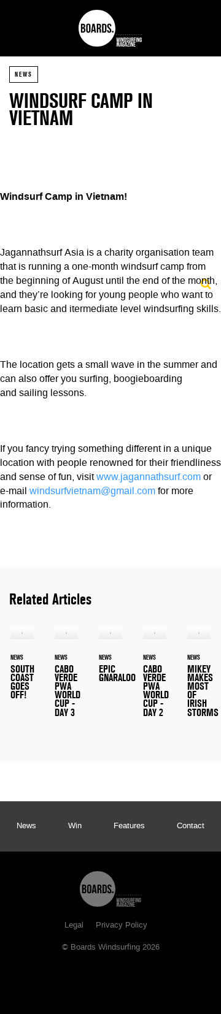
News (24, 74)
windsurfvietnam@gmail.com (92, 492)
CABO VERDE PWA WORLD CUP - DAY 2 (154, 678)
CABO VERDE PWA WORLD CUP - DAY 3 (66, 678)
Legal (73, 925)
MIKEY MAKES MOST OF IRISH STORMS (199, 678)
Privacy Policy (121, 925)
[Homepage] (110, 886)
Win (75, 826)
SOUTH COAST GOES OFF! (22, 670)
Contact (190, 826)
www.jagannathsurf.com (148, 477)
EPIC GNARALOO (110, 661)
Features (129, 826)
